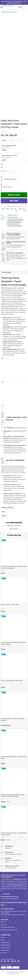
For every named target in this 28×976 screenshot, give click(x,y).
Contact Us (3, 924)
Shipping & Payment (7, 507)
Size (2, 167)
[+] (15, 171)
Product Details (6, 272)
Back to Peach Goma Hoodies (9, 12)
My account (4, 952)
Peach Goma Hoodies (12, 217)
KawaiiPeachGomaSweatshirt (14, 220)
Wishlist (3, 940)
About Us (4, 516)
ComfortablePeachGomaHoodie (15, 219)
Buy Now (14, 201)
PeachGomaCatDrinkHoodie (14, 222)
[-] (8, 171)
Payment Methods (5, 950)
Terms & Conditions (6, 947)
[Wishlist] (26, 7)
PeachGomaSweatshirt (13, 224)
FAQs (3, 511)
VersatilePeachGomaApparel (14, 225)
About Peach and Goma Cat (8, 927)
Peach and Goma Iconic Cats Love (9, 929)
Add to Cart (14, 195)
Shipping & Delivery (5, 942)
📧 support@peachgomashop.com (10, 896)
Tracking (3, 937)
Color (2, 164)
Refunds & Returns (5, 945)
